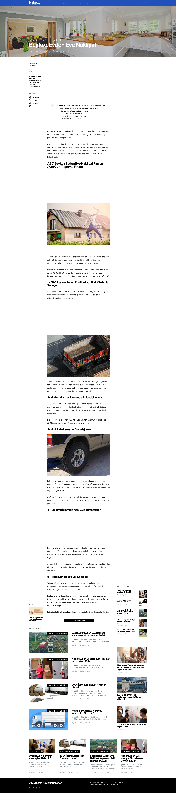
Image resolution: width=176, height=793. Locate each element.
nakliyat (32, 84)
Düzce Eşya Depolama (76, 3)
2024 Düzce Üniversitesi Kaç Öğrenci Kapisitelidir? (126, 630)
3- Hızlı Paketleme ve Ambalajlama (70, 113)
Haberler (113, 3)
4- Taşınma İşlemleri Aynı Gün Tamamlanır (73, 116)
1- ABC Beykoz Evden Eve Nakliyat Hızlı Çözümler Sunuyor (79, 108)
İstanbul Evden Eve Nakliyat (97, 3)
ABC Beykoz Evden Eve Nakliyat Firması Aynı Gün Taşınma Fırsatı (80, 105)
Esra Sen (32, 772)
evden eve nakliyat (35, 80)
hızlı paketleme (34, 82)
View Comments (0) (79, 620)
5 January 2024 (122, 604)
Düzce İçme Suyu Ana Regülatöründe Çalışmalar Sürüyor (85, 612)
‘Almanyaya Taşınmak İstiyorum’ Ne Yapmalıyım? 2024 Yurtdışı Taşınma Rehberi (131, 667)
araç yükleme (61, 599)
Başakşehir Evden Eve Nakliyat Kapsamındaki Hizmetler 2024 (125, 611)
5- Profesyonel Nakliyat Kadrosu (70, 119)
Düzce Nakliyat (54, 3)
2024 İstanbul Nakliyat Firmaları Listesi (124, 601)
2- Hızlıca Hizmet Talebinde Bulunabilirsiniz (73, 111)
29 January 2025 (122, 595)
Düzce (64, 3)
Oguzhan (75, 645)
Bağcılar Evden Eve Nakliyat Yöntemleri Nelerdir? (36, 619)
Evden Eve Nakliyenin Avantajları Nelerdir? (124, 591)
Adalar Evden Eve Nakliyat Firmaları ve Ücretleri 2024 (126, 621)
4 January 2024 (122, 626)
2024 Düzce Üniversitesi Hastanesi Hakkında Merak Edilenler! (129, 697)
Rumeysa (75, 699)
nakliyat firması (34, 87)
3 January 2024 (122, 702)
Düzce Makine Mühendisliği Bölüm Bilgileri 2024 (132, 725)
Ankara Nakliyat (35, 751)
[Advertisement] (78, 77)
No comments (46, 51)
